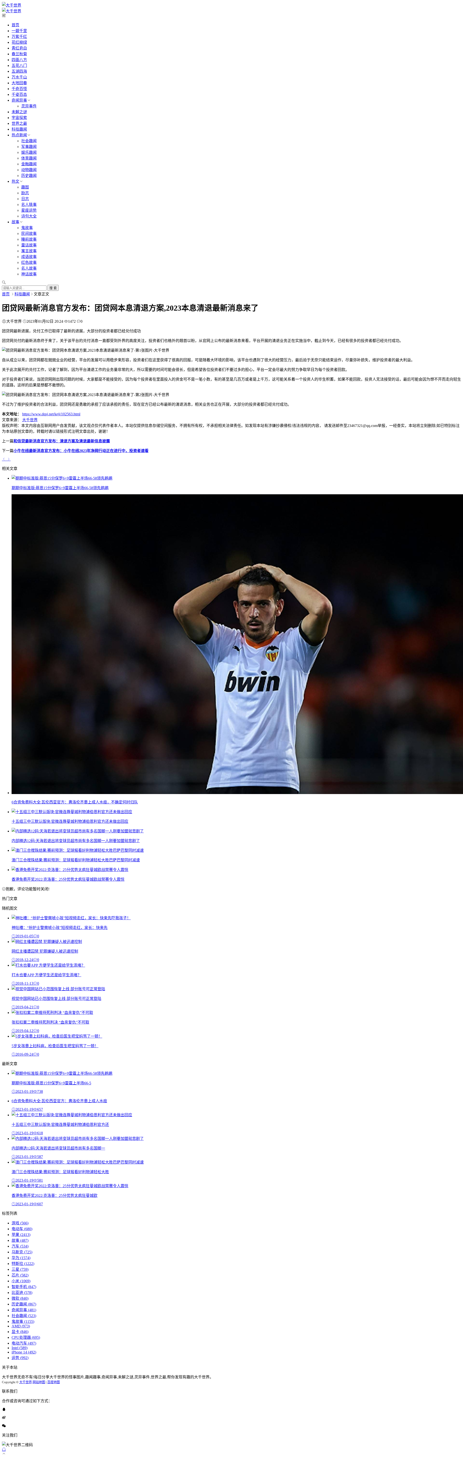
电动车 (22, 1229)
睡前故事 (29, 239)
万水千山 (19, 77)
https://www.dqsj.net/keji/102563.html (51, 414)
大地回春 (19, 83)
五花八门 (19, 65)
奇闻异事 (19, 100)
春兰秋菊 (19, 54)
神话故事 (29, 274)
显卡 (20, 1332)
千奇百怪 (19, 89)
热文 (15, 181)
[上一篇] (4, 459)
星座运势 (29, 210)
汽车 (20, 1246)
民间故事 (29, 233)
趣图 (25, 187)
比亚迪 (22, 1293)
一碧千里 (19, 31)
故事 (15, 222)
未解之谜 (19, 112)
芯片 (20, 1275)
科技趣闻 (19, 129)
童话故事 (29, 245)
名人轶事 (29, 204)
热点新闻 (19, 135)
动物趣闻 (29, 170)
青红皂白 (19, 48)
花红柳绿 (19, 42)
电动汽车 (24, 1343)
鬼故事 (27, 228)
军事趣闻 (29, 147)
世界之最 (19, 123)
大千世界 (30, 420)
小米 (21, 1281)
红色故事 (29, 262)
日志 (25, 199)
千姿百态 (19, 94)
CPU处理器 (26, 1337)
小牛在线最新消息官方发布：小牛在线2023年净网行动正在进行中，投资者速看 (81, 451)
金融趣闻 (29, 164)
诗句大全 (29, 216)
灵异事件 (29, 106)
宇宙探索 (19, 118)
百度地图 (53, 1382)
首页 (15, 25)
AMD (21, 1326)
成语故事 (29, 257)
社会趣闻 (29, 141)
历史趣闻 (29, 176)
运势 (20, 1358)
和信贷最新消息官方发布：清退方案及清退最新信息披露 (62, 441)
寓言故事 (29, 251)
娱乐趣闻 (29, 152)
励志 (25, 193)
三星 (20, 1269)
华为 (21, 1258)
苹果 (21, 1235)
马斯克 (22, 1252)
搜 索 (53, 288)
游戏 (20, 1223)
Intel (19, 1348)
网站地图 (39, 1382)
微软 (20, 1298)
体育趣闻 (29, 158)
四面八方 (19, 60)
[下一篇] (9, 459)
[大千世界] (11, 5)
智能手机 (24, 1287)
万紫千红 (19, 37)
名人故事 (29, 268)
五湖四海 (19, 71)
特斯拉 (23, 1264)
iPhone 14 (24, 1352)
